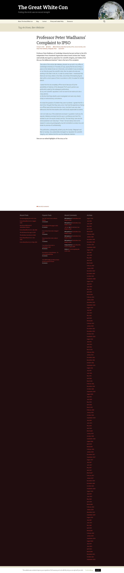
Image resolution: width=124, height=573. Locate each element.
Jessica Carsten (78, 47)
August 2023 (90, 307)
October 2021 (90, 362)
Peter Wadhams (43, 48)
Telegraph (50, 48)
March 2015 (90, 530)
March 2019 (90, 431)
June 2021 (89, 373)
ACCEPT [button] (98, 570)
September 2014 (91, 538)
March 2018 (90, 446)
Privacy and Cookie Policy (57, 21)
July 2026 (89, 221)
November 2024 (91, 273)
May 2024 (89, 289)
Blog (37, 21)
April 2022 (89, 347)
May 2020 (89, 402)
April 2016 (89, 501)
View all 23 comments (43, 206)
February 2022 (90, 352)
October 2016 (90, 486)
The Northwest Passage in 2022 (50, 225)
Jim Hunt (62, 48)
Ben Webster (57, 47)
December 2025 (91, 239)
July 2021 (89, 370)
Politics (49, 47)
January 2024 (90, 299)
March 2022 (90, 349)
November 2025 (91, 242)
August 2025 (90, 250)
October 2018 (90, 436)
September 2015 (91, 515)
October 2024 (90, 276)
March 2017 (90, 473)
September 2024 (91, 278)
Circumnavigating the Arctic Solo (28, 218)
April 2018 (89, 444)
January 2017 (90, 478)
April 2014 (89, 549)
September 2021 (91, 365)
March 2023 (90, 320)
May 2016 (89, 499)
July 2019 (89, 420)
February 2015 (90, 533)
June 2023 (89, 313)
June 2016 (89, 496)
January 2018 (90, 452)
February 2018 (90, 449)
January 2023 (90, 326)
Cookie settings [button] (89, 570)
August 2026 (90, 218)
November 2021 (91, 360)
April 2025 (89, 260)
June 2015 (89, 522)
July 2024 (89, 284)
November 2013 (91, 554)
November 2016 (91, 483)
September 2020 (91, 391)
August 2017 (90, 459)
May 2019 (89, 425)
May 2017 (89, 467)
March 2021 (90, 381)
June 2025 (89, 255)
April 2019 (89, 428)
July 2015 (89, 520)
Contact (44, 21)
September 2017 (91, 457)
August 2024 (90, 281)
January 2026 (90, 237)
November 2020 (91, 386)
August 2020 (90, 394)
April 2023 (89, 318)
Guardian (68, 47)
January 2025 (90, 268)
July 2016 (89, 494)
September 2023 (91, 305)
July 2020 (89, 397)
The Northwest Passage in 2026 (28, 232)
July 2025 (89, 252)
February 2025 (90, 265)
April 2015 (89, 528)
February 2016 (90, 507)
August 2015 (90, 517)
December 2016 (91, 480)
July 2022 (89, 341)
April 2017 (89, 470)
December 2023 (91, 302)
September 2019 (91, 417)
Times (55, 48)
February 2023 (90, 323)
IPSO (72, 47)
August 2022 (90, 339)
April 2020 (89, 404)
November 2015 (91, 512)
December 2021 (91, 357)
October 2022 (90, 334)
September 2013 (91, 559)
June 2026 (89, 223)
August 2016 (90, 491)
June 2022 (89, 344)
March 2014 (90, 551)
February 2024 (90, 297)
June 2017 (89, 465)
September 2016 (91, 488)
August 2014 (90, 541)
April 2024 (89, 292)
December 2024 (91, 271)
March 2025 (90, 263)
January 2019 (90, 433)
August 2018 (90, 441)
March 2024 (90, 294)
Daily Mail (63, 47)
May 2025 (89, 257)
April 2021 (89, 378)
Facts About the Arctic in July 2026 (28, 230)
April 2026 (89, 229)
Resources (70, 21)
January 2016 (90, 509)
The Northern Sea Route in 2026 (28, 235)
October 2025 (90, 244)
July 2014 (89, 543)
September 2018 (91, 438)
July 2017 (89, 462)
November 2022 (91, 331)
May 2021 (89, 376)
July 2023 (89, 310)
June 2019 (89, 423)
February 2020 (90, 410)
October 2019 (90, 415)
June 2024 (89, 286)
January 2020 (90, 412)
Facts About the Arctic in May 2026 (28, 242)
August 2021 (90, 368)
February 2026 (90, 234)
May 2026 (89, 226)
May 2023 (89, 315)
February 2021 (90, 383)
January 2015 (90, 536)
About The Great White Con (25, 21)
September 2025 (91, 247)
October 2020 (90, 389)
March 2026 (90, 231)
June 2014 (89, 546)
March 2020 (90, 407)
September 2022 (91, 336)
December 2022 (91, 328)
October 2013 (90, 557)
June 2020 (89, 399)
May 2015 (89, 525)
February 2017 (90, 475)
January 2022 (90, 355)
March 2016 (90, 504)
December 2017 (91, 454)
